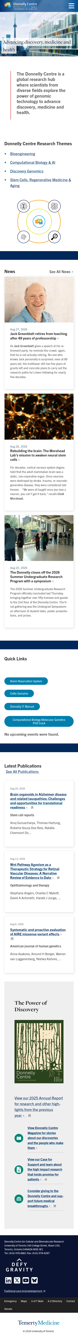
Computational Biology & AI (32, 162)
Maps (24, 1301)
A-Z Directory (55, 1301)
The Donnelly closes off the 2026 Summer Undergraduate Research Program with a (36, 576)
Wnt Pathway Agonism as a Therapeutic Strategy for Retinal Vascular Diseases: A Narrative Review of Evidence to (34, 871)
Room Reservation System (26, 681)
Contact (70, 1301)
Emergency (10, 1301)
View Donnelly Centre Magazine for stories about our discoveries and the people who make (45, 1138)
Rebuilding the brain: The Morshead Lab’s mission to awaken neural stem (38, 455)
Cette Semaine (19, 693)
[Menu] (71, 6)
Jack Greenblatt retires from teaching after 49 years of (38, 335)
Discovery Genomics (26, 171)
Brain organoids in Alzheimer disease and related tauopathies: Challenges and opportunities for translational (38, 801)
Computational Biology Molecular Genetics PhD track (39, 721)
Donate (8, 1308)
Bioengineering (22, 153)
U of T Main (37, 1301)
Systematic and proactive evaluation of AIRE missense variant (38, 931)
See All (60, 271)
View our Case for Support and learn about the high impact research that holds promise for (45, 1169)
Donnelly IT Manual (22, 706)
